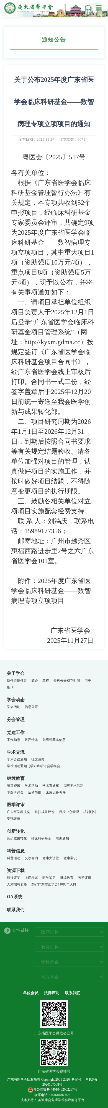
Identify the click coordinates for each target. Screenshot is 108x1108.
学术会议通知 (17, 759)
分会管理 (16, 719)
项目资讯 (13, 786)
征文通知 (38, 759)
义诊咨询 (31, 858)
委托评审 (13, 818)
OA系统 (14, 896)
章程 (45, 681)
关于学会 (16, 673)
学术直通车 (50, 786)
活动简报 (34, 792)
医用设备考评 (56, 792)
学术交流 (16, 752)
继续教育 (16, 778)
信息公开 (31, 707)
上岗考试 (31, 878)
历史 (87, 681)
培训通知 (62, 838)
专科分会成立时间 (66, 681)
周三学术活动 (73, 786)
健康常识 (70, 858)
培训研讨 (90, 812)
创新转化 (16, 831)
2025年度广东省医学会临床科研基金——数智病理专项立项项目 (51, 590)
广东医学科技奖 (18, 812)
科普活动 (13, 858)
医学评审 (16, 804)
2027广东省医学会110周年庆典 (53, 884)
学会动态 (16, 699)
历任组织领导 (17, 681)
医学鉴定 (49, 878)
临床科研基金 (41, 838)
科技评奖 (13, 878)
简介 (34, 681)
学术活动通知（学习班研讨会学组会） (35, 766)
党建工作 (16, 732)
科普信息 (16, 850)
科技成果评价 (45, 812)
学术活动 (31, 786)
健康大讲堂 (50, 858)
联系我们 (16, 909)
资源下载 (16, 870)
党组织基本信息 (54, 740)
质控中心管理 (69, 812)
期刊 (10, 687)
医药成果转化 (17, 838)
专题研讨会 (15, 792)
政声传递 (31, 740)
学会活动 (13, 707)
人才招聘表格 (17, 884)
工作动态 (13, 740)
